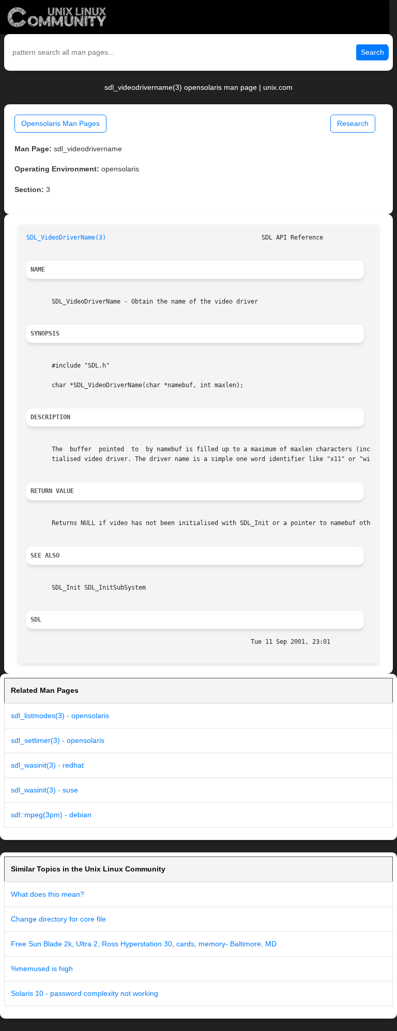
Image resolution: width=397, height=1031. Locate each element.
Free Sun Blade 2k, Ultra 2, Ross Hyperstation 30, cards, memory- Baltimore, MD (144, 944)
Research (353, 123)
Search (372, 52)
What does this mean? (47, 894)
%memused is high (42, 968)
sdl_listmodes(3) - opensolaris (60, 715)
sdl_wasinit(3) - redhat (47, 765)
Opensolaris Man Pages (60, 123)
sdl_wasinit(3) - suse (44, 790)
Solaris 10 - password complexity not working (84, 993)
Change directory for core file (58, 919)
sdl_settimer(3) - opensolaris (57, 740)
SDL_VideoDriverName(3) (66, 237)
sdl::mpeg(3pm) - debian (51, 815)
